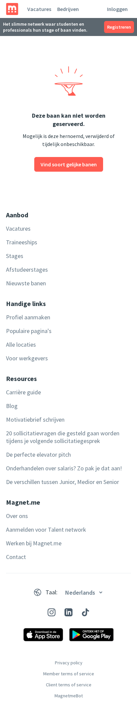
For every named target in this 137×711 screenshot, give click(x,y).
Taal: (52, 592)
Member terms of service (68, 674)
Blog (12, 406)
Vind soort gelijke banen (69, 164)
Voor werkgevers (27, 358)
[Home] (12, 9)
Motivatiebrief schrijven (35, 419)
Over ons (17, 516)
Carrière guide (23, 392)
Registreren (119, 27)
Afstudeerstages (27, 269)
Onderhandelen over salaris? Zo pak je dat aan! (64, 468)
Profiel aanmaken (28, 317)
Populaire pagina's (29, 331)
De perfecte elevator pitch (38, 454)
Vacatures (39, 9)
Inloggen (117, 9)
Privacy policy (68, 663)
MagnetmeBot (69, 696)
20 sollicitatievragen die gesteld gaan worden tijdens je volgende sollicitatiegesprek (62, 437)
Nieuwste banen (26, 283)
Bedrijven (68, 9)
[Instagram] (52, 612)
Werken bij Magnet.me (34, 543)
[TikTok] (85, 612)
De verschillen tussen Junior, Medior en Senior (62, 482)
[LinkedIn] (68, 612)
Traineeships (21, 242)
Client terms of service (68, 685)
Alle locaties (21, 344)
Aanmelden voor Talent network (46, 529)
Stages (14, 256)
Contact (16, 557)
